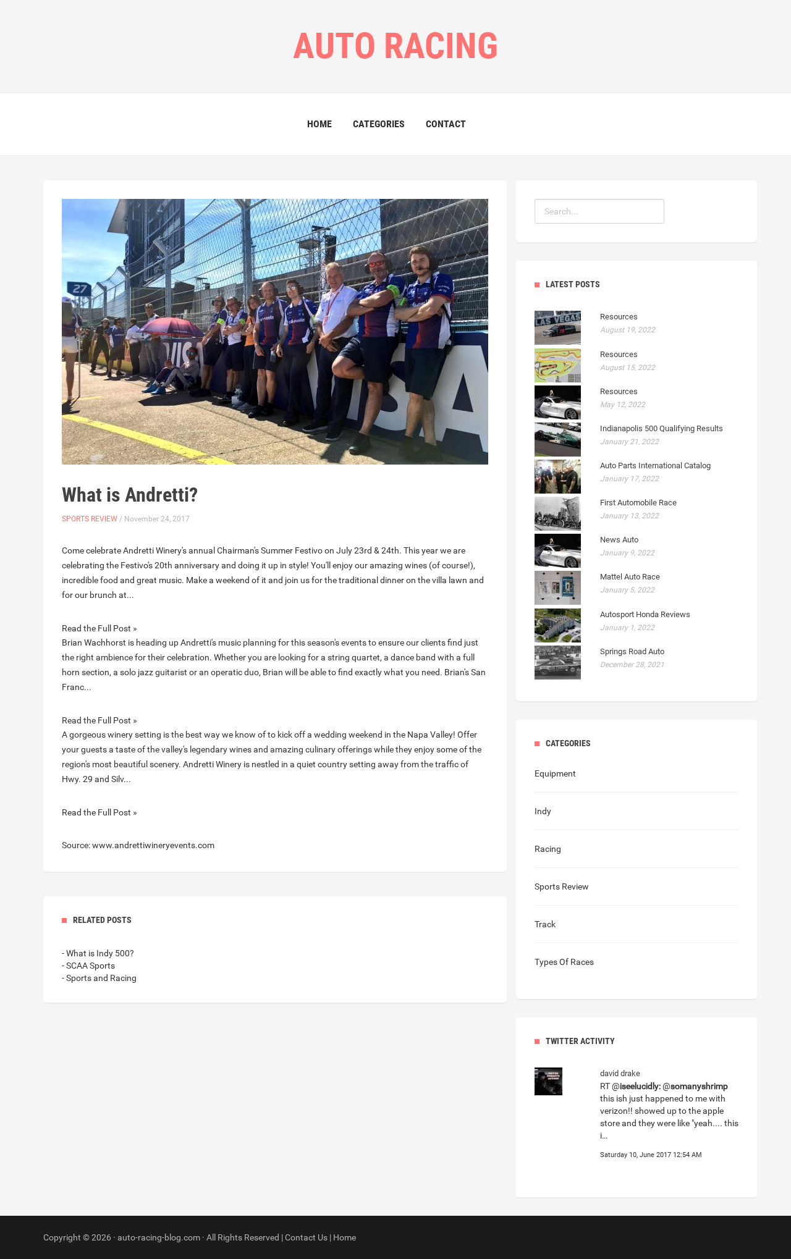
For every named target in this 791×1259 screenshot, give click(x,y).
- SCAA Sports (88, 966)
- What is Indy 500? (98, 953)
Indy (543, 811)
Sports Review (89, 519)
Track (545, 924)
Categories (379, 124)
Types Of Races (564, 962)
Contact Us (306, 1237)
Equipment (555, 773)
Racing (548, 849)
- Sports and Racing (99, 978)
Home (319, 124)
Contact (446, 124)
